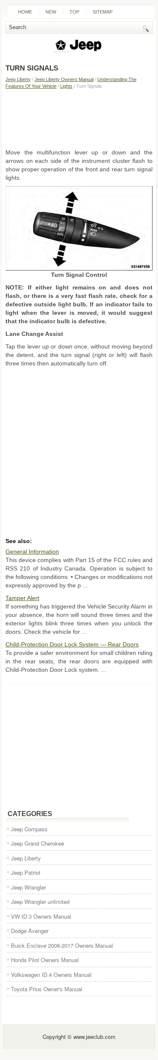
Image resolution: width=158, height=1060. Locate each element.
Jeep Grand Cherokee (37, 843)
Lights (66, 86)
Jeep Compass (29, 829)
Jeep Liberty (18, 79)
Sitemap (102, 11)
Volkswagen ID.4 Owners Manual (51, 975)
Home (25, 11)
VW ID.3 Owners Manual (41, 916)
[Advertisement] (79, 118)
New (51, 11)
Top (74, 11)
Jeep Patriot (25, 872)
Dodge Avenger (29, 931)
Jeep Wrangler (28, 887)
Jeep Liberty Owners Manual (64, 79)
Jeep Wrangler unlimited (40, 902)
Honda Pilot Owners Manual (45, 960)
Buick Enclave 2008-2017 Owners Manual (62, 945)
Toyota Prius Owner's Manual (46, 989)
